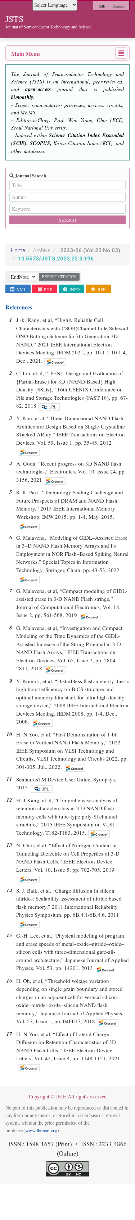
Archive (41, 250)
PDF (47, 289)
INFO (74, 289)
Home (18, 250)
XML (20, 289)
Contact (118, 6)
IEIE (102, 6)
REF (100, 289)
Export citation (59, 276)
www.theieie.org (41, 1130)
